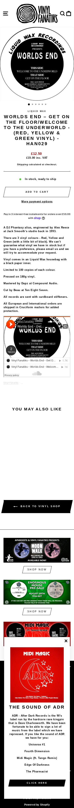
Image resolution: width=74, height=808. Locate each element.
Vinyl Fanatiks (10, 383)
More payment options (37, 201)
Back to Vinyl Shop (39, 506)
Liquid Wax (37, 111)
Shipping (22, 164)
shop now (37, 569)
